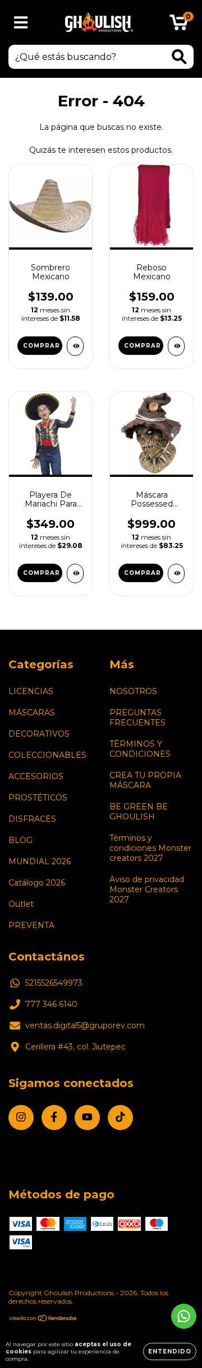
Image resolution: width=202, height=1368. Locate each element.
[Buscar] (179, 57)
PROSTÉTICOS (37, 798)
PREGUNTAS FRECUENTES (137, 718)
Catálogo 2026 (36, 883)
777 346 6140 (51, 1004)
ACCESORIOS (35, 776)
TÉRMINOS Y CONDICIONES (140, 749)
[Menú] (21, 22)
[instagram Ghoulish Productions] (21, 1117)
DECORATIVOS (39, 734)
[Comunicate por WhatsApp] (183, 1316)
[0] (178, 25)
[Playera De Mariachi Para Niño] (75, 573)
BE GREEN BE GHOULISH (138, 812)
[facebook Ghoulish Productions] (54, 1117)
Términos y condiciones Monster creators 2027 (150, 848)
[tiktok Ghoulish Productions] (120, 1117)
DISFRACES (32, 819)
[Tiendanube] (43, 1319)
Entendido (169, 1351)
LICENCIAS (30, 691)
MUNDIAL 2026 (39, 861)
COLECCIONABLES (47, 755)
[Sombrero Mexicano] (75, 346)
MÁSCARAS (31, 713)
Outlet (21, 904)
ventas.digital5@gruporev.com (85, 1025)
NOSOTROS (133, 691)
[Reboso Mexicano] (176, 346)
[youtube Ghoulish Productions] (87, 1117)
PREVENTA (31, 925)
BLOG (20, 840)
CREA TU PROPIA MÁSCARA (145, 780)
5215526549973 (53, 983)
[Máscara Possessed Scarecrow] (176, 573)
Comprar (142, 345)
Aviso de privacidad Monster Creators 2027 (146, 889)
